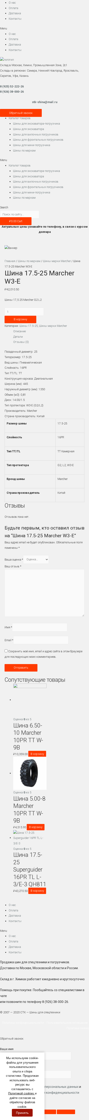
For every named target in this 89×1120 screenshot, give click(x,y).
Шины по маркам (24, 150)
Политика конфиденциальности (24, 1022)
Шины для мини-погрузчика (31, 145)
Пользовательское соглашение (68, 1022)
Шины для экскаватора (28, 129)
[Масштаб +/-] (66, 1112)
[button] (44, 28)
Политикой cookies (21, 1093)
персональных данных (61, 1087)
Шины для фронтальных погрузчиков (38, 139)
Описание (19, 331)
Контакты (15, 18)
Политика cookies (77, 1028)
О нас (12, 2)
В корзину (20, 319)
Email (9, 640)
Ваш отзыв (13, 566)
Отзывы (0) (21, 342)
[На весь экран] (47, 1112)
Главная (10, 261)
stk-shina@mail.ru (44, 102)
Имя (8, 627)
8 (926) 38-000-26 (12, 91)
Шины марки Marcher (57, 261)
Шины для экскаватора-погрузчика (36, 123)
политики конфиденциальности (55, 1092)
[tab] (48, 331)
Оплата (13, 8)
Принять (22, 1113)
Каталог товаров (20, 118)
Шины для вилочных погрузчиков (35, 134)
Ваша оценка (14, 559)
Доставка (15, 13)
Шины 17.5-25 (28, 326)
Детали (18, 336)
